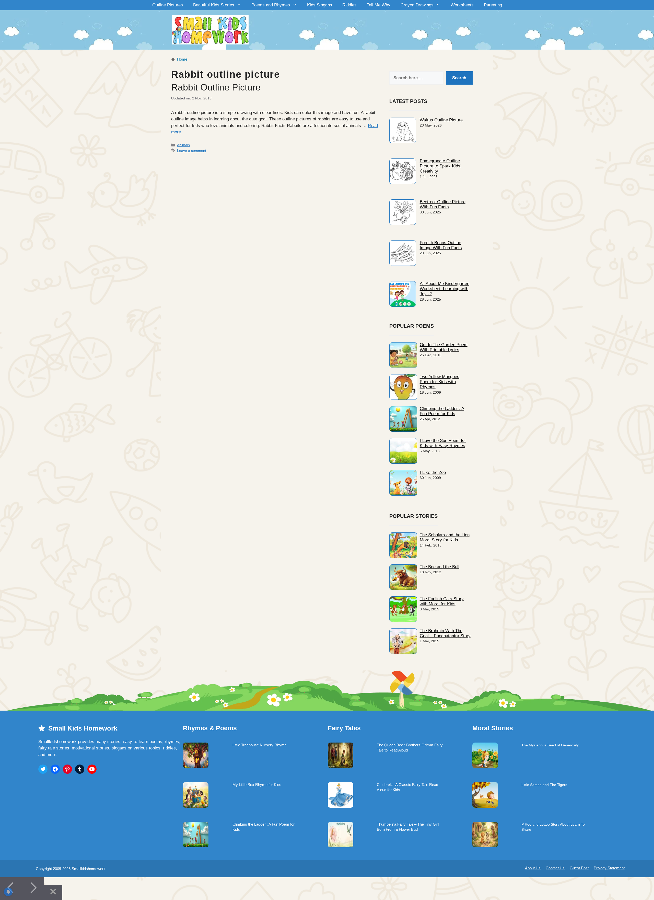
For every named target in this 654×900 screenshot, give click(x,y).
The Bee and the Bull (439, 566)
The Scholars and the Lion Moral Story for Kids (445, 537)
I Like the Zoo (433, 472)
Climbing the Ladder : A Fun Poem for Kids (442, 411)
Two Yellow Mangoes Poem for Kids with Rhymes (439, 382)
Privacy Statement (609, 868)
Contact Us (555, 868)
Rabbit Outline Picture (216, 87)
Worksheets (462, 5)
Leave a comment (191, 151)
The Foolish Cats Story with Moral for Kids (442, 601)
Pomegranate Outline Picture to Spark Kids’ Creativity (440, 166)
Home (181, 59)
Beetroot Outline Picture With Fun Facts (442, 204)
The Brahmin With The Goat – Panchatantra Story (445, 633)
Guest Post (579, 868)
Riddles (349, 5)
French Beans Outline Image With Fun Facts (441, 245)
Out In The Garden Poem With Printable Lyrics (444, 347)
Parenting (493, 5)
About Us (533, 868)
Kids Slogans (319, 5)
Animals (183, 145)
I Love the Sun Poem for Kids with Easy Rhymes (443, 443)
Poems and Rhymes (270, 5)
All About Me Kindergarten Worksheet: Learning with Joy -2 (444, 289)
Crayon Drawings (417, 5)
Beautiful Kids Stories (213, 5)
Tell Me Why (378, 5)
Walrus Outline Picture (441, 120)
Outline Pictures (167, 5)
